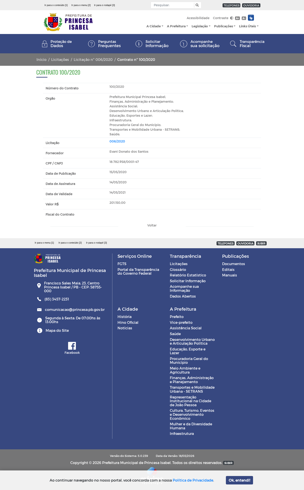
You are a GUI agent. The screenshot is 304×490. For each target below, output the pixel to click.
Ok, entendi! (239, 480)
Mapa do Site (57, 330)
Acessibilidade (198, 18)
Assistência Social (186, 328)
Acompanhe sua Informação (184, 288)
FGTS (122, 264)
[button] (196, 5)
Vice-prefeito (181, 322)
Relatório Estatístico (188, 275)
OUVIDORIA (251, 5)
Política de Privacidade (193, 480)
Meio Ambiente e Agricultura (185, 370)
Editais (228, 269)
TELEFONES (231, 5)
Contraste (221, 18)
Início (41, 59)
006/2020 (117, 141)
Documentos (233, 264)
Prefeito (177, 316)
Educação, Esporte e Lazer (187, 351)
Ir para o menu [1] (44, 242)
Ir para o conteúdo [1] (56, 5)
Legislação (200, 26)
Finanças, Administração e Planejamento (192, 380)
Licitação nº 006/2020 (93, 59)
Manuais (229, 275)
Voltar (152, 225)
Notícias (125, 328)
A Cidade (153, 26)
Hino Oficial (128, 322)
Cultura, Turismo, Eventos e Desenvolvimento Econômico (192, 414)
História (125, 316)
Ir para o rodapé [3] (104, 5)
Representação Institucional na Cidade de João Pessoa (190, 401)
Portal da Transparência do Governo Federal (138, 271)
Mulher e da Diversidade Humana (191, 426)
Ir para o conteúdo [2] (70, 242)
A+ (237, 18)
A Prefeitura (176, 26)
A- (244, 18)
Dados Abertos (183, 296)
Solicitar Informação (188, 281)
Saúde (175, 334)
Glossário (178, 269)
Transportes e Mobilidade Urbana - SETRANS (192, 389)
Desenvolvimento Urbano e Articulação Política (192, 341)
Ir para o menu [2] (81, 5)
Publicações (223, 26)
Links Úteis (247, 26)
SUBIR (261, 243)
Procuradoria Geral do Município (189, 360)
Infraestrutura (182, 433)
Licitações (60, 59)
